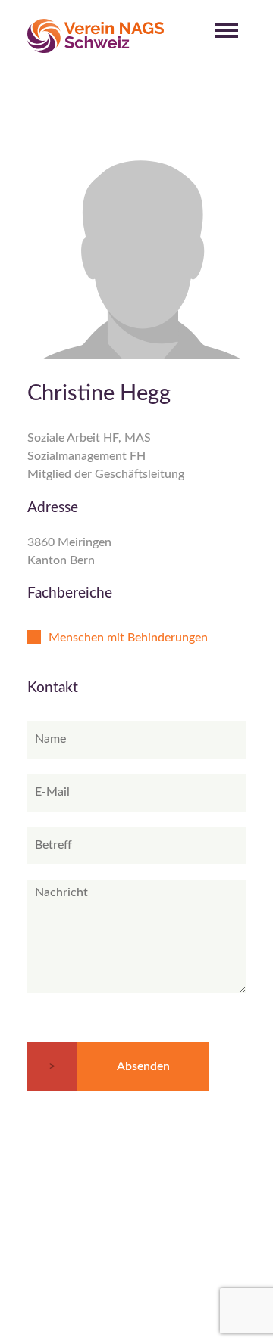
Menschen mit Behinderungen (128, 638)
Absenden (143, 1066)
